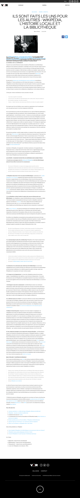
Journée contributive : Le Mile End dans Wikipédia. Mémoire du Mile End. (24, 411)
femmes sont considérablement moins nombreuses (24, 80)
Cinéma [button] (44, 5)
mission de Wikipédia (27, 160)
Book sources (9, 342)
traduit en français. (26, 354)
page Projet (38, 73)
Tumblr (21, 414)
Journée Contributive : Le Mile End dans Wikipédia (20, 56)
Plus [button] (65, 1)
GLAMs (7, 189)
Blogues (34, 12)
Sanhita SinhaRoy (16, 261)
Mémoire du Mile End (24, 58)
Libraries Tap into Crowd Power (26, 261)
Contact (44, 471)
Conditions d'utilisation (36, 475)
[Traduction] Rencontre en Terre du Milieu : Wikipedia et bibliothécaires (24, 419)
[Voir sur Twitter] (72, 1)
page (23, 359)
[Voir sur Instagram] (75, 1)
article (43, 345)
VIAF (38, 340)
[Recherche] (77, 1)
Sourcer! (19, 201)
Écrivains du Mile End (14, 144)
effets (25, 402)
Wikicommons (15, 134)
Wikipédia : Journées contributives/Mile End (18, 413)
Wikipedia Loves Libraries (16, 380)
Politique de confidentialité (24, 475)
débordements (18, 402)
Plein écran (36, 37)
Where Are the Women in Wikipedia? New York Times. (20, 423)
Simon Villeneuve (13, 208)
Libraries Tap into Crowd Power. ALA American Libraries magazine (23, 421)
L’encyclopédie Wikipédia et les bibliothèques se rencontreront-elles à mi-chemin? (26, 430)
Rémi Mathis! (13, 404)
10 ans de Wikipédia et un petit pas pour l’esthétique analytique (22, 433)
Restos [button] (67, 5)
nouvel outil (42, 342)
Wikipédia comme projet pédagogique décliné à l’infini (20, 432)
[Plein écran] (26, 44)
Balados (36, 471)
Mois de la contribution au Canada (23, 57)
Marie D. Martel (43, 12)
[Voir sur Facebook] (70, 1)
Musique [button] (20, 5)
